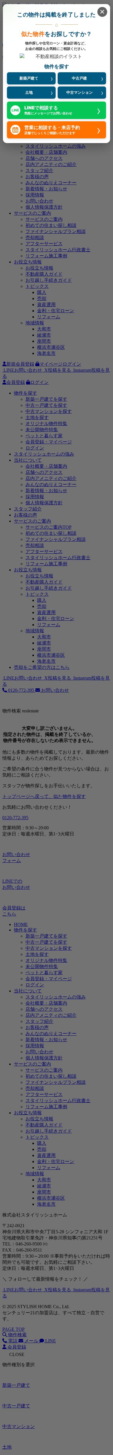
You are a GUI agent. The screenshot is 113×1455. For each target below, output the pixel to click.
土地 (29, 92)
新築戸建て (28, 78)
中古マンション (79, 92)
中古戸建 (79, 78)
